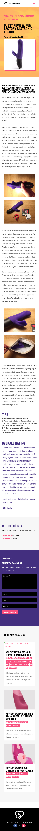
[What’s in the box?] (19, 223)
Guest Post (29, 16)
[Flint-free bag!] (19, 358)
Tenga (20, 664)
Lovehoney (9, 661)
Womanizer (12, 668)
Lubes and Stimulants (20, 661)
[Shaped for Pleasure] (19, 332)
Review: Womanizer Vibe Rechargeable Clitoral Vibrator (19, 716)
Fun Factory (19, 16)
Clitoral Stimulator (12, 658)
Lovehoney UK (7, 535)
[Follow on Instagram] (24, 825)
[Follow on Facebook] (15, 825)
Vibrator (14, 19)
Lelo (30, 658)
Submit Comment (10, 612)
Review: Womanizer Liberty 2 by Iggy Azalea (19, 769)
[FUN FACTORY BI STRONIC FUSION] (19, 197)
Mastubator (13, 664)
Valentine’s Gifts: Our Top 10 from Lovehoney (18, 654)
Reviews (7, 19)
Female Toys (8, 16)
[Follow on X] (19, 825)
